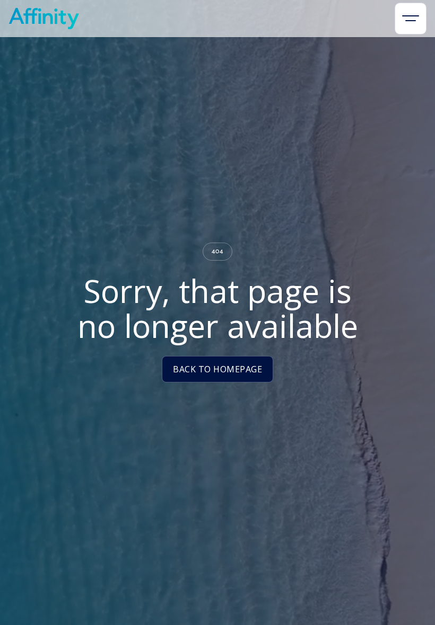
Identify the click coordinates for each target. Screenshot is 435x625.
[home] (43, 18)
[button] (411, 18)
